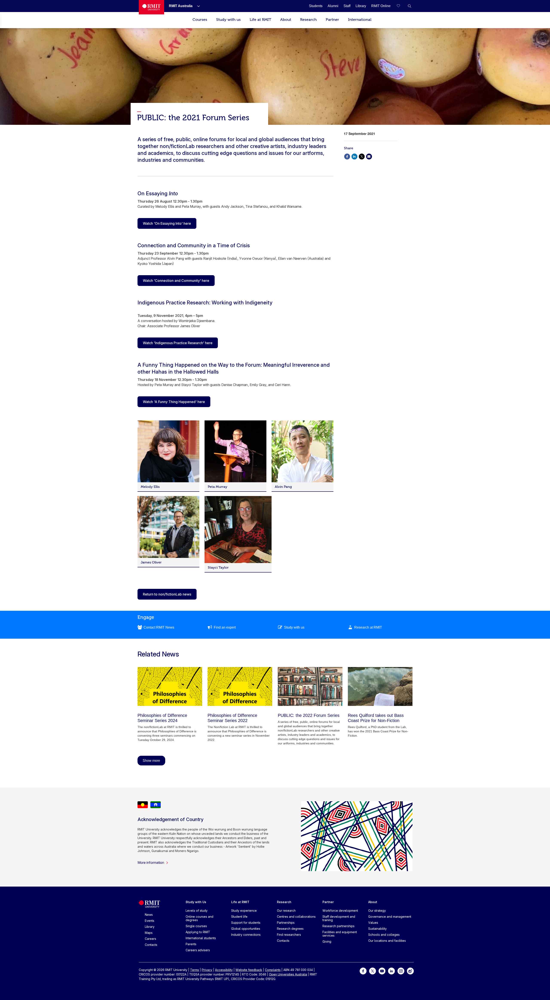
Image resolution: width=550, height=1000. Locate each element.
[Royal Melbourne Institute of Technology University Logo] (151, 7)
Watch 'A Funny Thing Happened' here (174, 402)
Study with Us (196, 902)
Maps (149, 932)
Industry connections (246, 934)
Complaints (273, 970)
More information (151, 862)
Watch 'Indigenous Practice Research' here (177, 343)
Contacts (151, 945)
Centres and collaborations (296, 916)
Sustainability (377, 928)
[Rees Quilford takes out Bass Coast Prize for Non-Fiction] (380, 686)
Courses (199, 19)
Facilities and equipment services (339, 933)
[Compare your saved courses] (401, 6)
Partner (332, 19)
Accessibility (224, 970)
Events (149, 920)
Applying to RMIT (198, 932)
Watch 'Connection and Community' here (176, 280)
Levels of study (197, 910)
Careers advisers (198, 950)
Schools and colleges (384, 934)
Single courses (196, 926)
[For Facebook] (363, 971)
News (149, 914)
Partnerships (286, 922)
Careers (150, 938)
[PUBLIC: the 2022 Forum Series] (310, 686)
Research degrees (290, 928)
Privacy (207, 970)
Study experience (244, 910)
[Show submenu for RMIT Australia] (197, 6)
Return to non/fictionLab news (167, 594)
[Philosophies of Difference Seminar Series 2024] (170, 686)
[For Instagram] (400, 971)
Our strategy (377, 910)
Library (149, 926)
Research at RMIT (368, 627)
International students (201, 938)
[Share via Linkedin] (354, 156)
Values (373, 922)
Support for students (245, 922)
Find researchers (289, 934)
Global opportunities (245, 928)
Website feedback (248, 970)
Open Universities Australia (288, 974)
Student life (239, 916)
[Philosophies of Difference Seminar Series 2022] (240, 686)
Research (308, 19)
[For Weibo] (410, 971)
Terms (194, 970)
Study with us (228, 19)
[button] (409, 6)
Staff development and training (338, 918)
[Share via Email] (369, 156)
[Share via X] (361, 156)
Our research (286, 910)
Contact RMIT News (159, 627)
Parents (191, 944)
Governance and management (389, 916)
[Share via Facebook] (347, 156)
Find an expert (225, 627)
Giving (326, 941)
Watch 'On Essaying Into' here (167, 223)
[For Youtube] (382, 971)
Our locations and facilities (387, 940)
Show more (151, 760)
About (285, 19)
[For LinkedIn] (391, 971)
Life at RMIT (260, 19)
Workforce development (340, 910)
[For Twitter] (372, 971)
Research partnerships (338, 926)
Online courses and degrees (199, 918)
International (359, 19)
